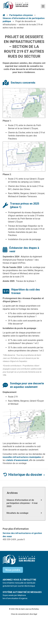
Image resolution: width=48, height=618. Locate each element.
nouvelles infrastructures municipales (22, 457)
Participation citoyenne (21, 15)
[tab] (24, 474)
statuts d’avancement (17, 460)
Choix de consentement (20, 614)
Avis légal (33, 614)
